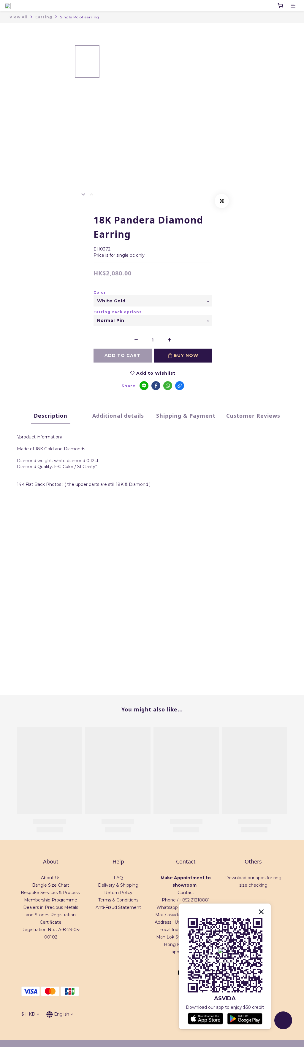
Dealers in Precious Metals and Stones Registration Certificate (50, 915)
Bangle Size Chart (50, 885)
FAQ (118, 877)
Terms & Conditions (118, 900)
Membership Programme (50, 900)
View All (19, 17)
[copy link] (179, 385)
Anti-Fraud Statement (118, 907)
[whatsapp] (167, 385)
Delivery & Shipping (118, 885)
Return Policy (118, 892)
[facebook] (155, 385)
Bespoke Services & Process (50, 892)
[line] (144, 385)
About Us (50, 877)
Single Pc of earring (79, 17)
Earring (43, 17)
